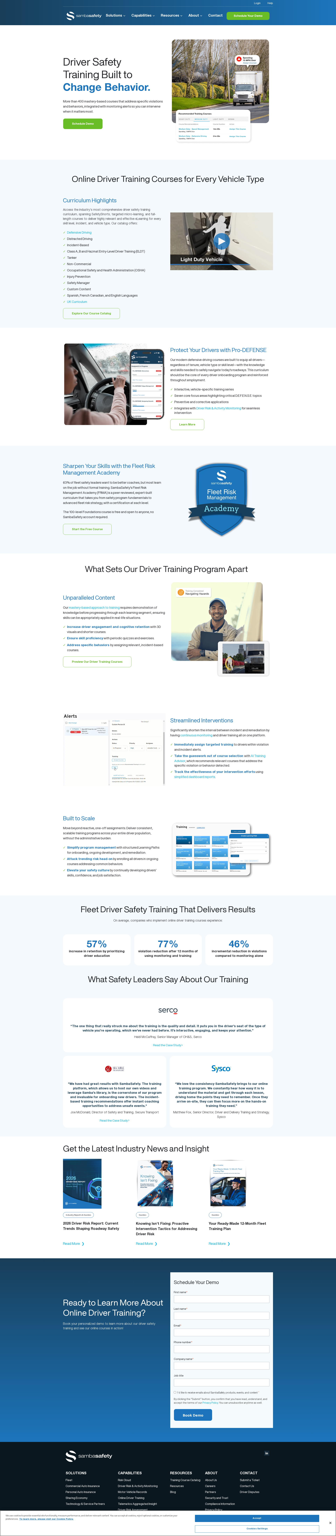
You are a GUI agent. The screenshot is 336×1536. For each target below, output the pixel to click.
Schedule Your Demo (248, 16)
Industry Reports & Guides (78, 1215)
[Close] (330, 1523)
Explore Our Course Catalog (91, 313)
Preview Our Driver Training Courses (97, 662)
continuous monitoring (196, 735)
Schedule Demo (83, 124)
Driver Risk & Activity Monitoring (218, 408)
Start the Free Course (87, 529)
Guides (142, 1215)
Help (270, 3)
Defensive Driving (79, 232)
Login (257, 3)
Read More (74, 1243)
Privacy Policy (210, 1402)
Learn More (187, 425)
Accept (257, 1518)
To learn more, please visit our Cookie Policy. (46, 1519)
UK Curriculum (77, 301)
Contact (215, 16)
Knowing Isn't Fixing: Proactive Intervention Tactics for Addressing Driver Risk (166, 1229)
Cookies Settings (257, 1529)
